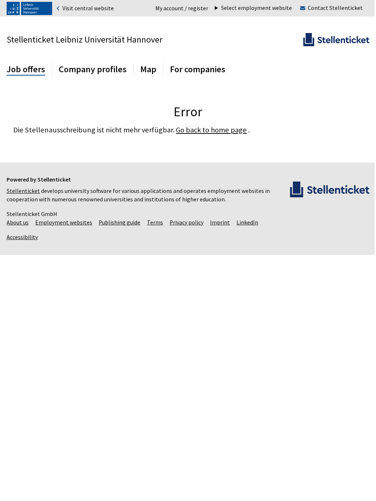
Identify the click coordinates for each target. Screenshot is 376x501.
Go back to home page (211, 130)
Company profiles (93, 69)
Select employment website (251, 8)
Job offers (26, 69)
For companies (197, 69)
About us (18, 222)
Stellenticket (23, 190)
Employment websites (63, 222)
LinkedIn (247, 222)
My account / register (181, 8)
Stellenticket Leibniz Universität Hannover (84, 39)
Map (148, 69)
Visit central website (87, 8)
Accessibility (22, 237)
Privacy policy (186, 222)
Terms (155, 222)
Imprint (220, 222)
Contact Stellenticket (329, 7)
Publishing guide (119, 222)
